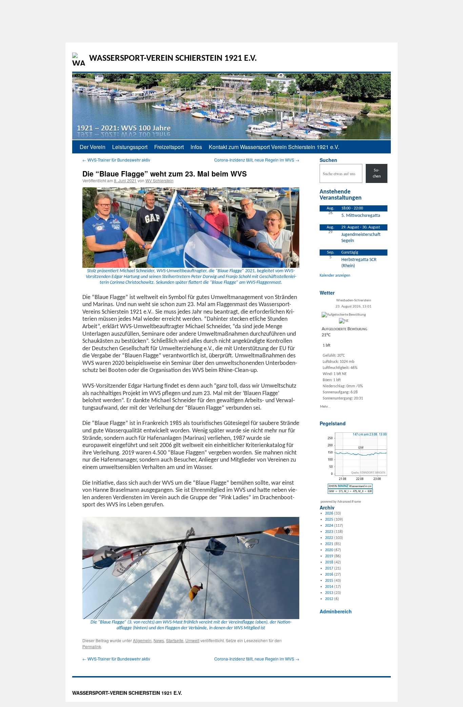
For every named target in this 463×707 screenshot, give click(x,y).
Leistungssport (129, 147)
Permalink (91, 646)
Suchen (328, 159)
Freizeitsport (169, 147)
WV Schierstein (159, 180)
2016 (329, 575)
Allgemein (142, 640)
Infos (196, 147)
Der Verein (92, 147)
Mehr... (325, 406)
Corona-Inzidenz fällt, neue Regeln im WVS (256, 160)
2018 (329, 562)
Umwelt (192, 640)
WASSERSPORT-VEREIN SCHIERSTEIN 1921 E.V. (173, 58)
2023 (329, 532)
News (159, 640)
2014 (329, 587)
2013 (329, 593)
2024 (329, 526)
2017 (329, 568)
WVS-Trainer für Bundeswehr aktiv (116, 160)
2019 (329, 556)
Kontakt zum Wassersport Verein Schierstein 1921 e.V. (274, 147)
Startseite (174, 640)
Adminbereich (336, 611)
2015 (329, 581)
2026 (329, 513)
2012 (329, 599)
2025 (329, 520)
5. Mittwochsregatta (360, 215)
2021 (329, 544)
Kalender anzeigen (335, 276)
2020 (329, 550)
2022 (329, 538)
